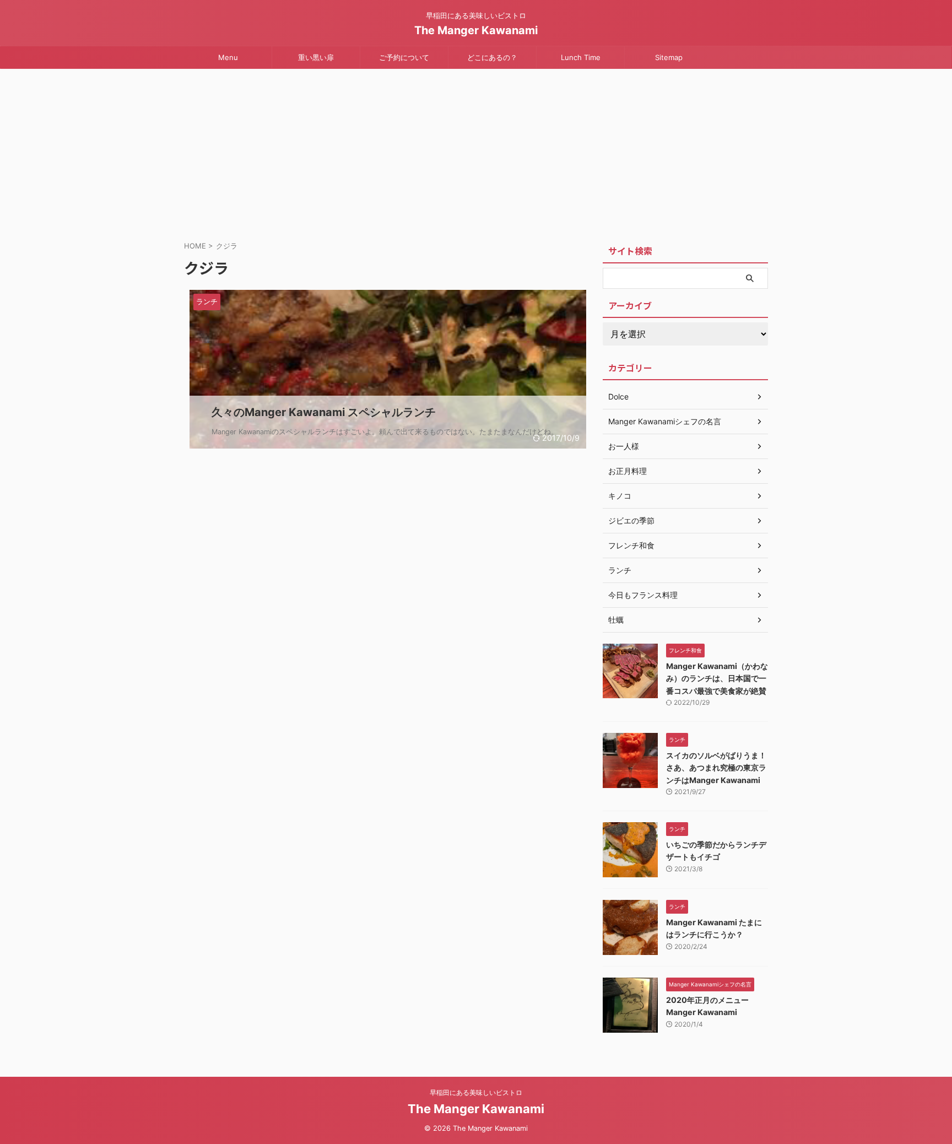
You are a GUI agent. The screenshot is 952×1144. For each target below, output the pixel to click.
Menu (228, 57)
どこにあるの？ (492, 57)
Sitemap (669, 57)
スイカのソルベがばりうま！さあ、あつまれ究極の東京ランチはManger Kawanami (716, 768)
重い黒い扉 (316, 57)
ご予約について (404, 57)
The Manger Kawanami (476, 30)
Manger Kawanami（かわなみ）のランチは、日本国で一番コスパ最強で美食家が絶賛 (717, 678)
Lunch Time (581, 57)
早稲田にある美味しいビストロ (476, 1092)
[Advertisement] (476, 151)
